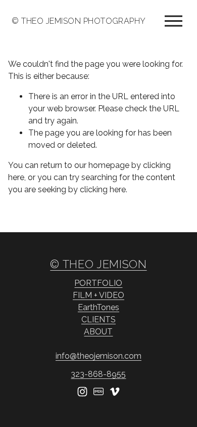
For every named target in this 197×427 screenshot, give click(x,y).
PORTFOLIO (98, 283)
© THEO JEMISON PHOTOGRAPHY (78, 21)
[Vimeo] (115, 392)
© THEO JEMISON (98, 264)
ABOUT (98, 331)
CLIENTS (98, 319)
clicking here (103, 189)
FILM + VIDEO (98, 295)
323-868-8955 (98, 374)
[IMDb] (98, 392)
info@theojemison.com (98, 356)
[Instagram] (82, 392)
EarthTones (98, 307)
